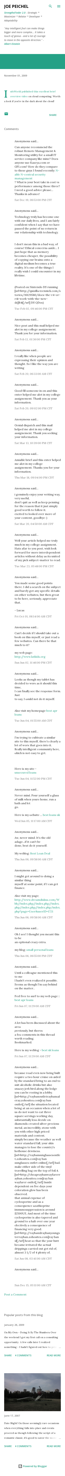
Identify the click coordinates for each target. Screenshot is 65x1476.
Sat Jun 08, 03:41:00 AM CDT (33, 1258)
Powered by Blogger (34, 1466)
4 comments (23, 1355)
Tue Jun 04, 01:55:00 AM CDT (33, 720)
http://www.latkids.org (30, 656)
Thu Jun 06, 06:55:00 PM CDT (34, 956)
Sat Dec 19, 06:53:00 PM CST (33, 200)
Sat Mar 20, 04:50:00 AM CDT (34, 524)
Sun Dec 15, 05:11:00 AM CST (33, 1285)
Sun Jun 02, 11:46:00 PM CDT (33, 662)
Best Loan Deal (40, 853)
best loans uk (51, 815)
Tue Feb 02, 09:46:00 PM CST (34, 308)
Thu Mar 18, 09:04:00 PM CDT (34, 477)
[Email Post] (6, 115)
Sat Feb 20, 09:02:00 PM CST (34, 408)
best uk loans (50, 1050)
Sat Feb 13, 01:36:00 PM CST (33, 339)
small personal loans (40, 949)
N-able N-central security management (37, 174)
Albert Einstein (12, 43)
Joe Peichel (16, 6)
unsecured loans (25, 772)
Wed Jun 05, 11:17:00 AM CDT (33, 821)
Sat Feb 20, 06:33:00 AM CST (33, 374)
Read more (54, 1355)
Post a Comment (15, 1294)
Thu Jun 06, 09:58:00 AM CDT (34, 859)
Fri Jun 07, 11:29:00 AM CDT (33, 1006)
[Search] (50, 6)
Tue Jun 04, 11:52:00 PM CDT (33, 778)
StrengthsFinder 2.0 (14, 12)
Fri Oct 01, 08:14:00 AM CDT (33, 616)
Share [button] (53, 115)
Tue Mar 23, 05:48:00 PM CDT (34, 566)
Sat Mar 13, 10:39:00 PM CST (33, 443)
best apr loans (24, 1000)
